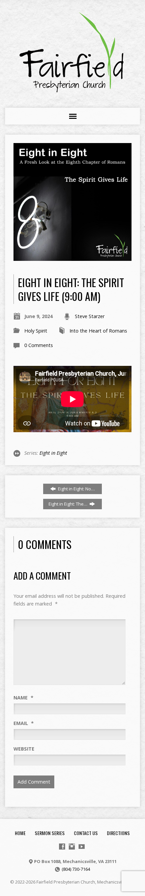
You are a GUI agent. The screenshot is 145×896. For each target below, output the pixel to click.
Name (23, 697)
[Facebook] (62, 846)
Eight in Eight (53, 453)
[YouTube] (82, 846)
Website (23, 749)
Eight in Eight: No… (76, 489)
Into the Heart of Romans (98, 331)
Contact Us (86, 832)
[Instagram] (72, 846)
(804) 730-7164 (76, 869)
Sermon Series (50, 832)
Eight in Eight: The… (68, 504)
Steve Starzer (90, 316)
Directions (118, 832)
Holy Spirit (35, 331)
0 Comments (38, 345)
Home (20, 832)
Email (23, 723)
